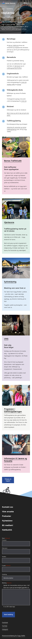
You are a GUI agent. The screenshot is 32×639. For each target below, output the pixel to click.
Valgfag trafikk (11, 84)
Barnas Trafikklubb (14, 45)
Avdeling (4, 574)
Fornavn (4, 540)
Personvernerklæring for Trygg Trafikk (13, 635)
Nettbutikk (7, 530)
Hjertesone (17, 66)
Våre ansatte (8, 511)
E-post (6, 565)
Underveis (23, 82)
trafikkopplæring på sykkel (14, 68)
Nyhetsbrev (7, 521)
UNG (6, 339)
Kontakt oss (7, 507)
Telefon (4, 556)
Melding (6, 583)
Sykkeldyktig (10, 282)
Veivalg (19, 84)
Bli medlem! (7, 525)
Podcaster (6, 516)
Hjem (3, 8)
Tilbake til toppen (8, 480)
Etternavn (4, 548)
